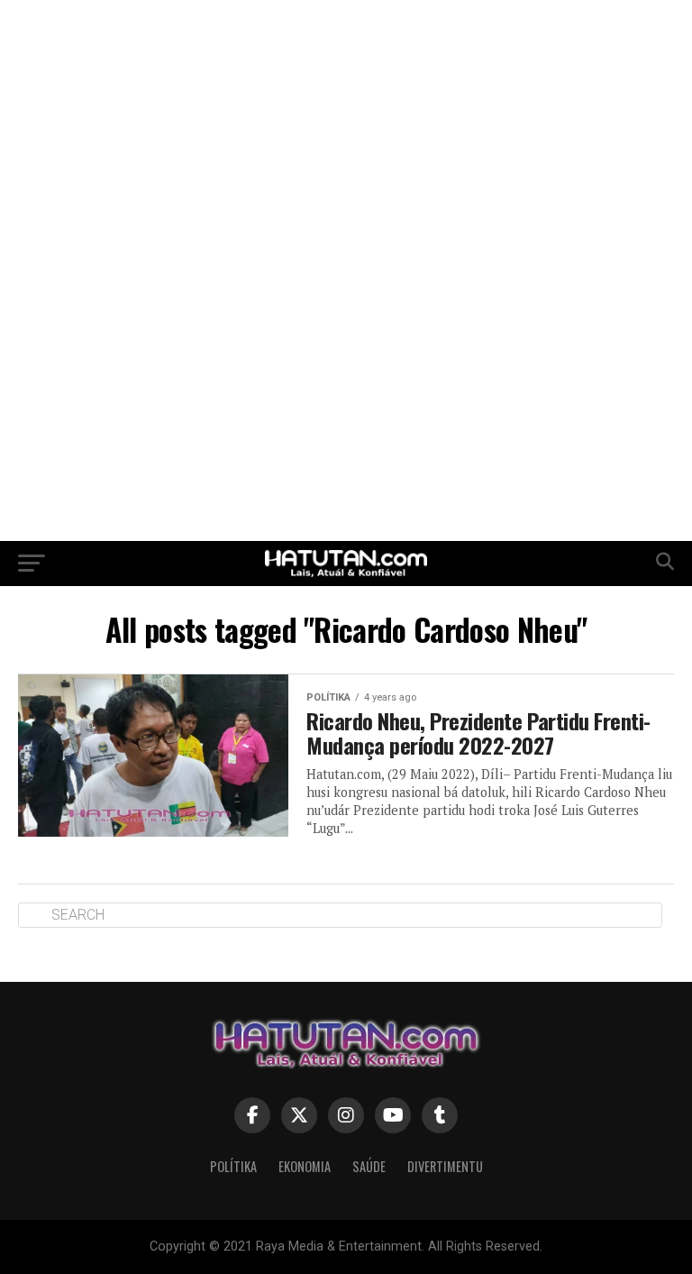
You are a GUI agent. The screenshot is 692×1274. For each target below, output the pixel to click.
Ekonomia (304, 1166)
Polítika (233, 1166)
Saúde (369, 1166)
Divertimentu (445, 1166)
